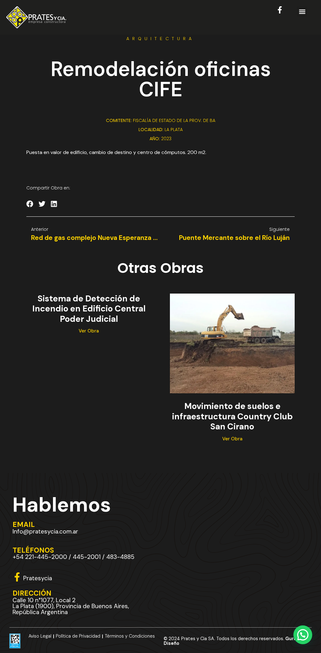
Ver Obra (89, 331)
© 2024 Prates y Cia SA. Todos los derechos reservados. (231, 641)
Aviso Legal (40, 636)
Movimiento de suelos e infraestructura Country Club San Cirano (232, 416)
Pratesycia (37, 578)
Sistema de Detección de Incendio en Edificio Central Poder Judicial (88, 308)
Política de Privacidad (78, 636)
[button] (302, 11)
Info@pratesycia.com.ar (45, 531)
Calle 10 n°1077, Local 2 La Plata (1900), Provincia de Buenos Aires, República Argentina (71, 606)
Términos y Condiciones (130, 636)
